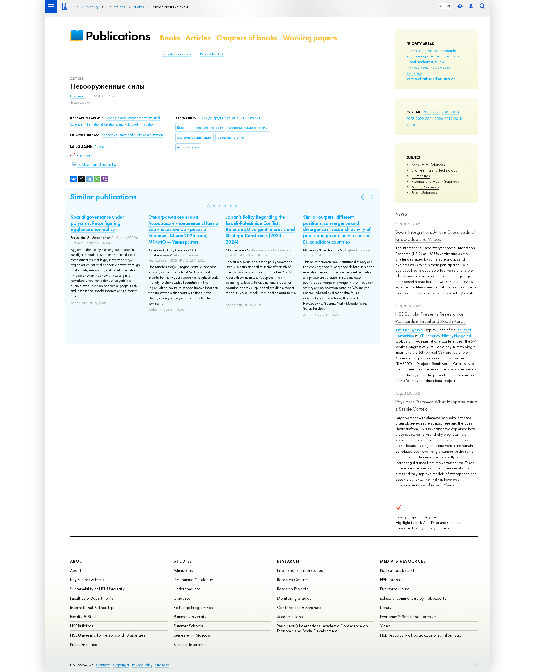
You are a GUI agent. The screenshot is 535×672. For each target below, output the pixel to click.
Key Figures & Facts (87, 579)
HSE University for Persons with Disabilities (107, 635)
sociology (414, 72)
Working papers (310, 38)
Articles (198, 38)
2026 (436, 111)
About (78, 561)
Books (170, 38)
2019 (448, 118)
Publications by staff (398, 570)
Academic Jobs (290, 616)
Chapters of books (246, 38)
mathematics (439, 67)
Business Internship (190, 644)
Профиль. (77, 96)
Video (385, 625)
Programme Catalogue (193, 579)
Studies (183, 561)
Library (385, 607)
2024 (455, 111)
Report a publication (176, 54)
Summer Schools (188, 625)
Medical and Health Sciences (435, 181)
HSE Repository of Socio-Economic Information (422, 635)
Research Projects (292, 588)
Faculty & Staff (83, 616)
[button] (208, 206)
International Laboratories (300, 570)
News (401, 214)
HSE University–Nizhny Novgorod (444, 335)
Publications (118, 35)
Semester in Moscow (192, 635)
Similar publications (103, 197)
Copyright (121, 665)
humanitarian (451, 56)
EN (448, 6)
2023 (410, 118)
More (410, 124)
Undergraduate (187, 588)
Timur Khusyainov (409, 329)
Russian (100, 146)
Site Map (162, 665)
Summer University (190, 616)
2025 (446, 111)
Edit (475, 664)
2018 (458, 118)
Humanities (421, 175)
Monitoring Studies (294, 598)
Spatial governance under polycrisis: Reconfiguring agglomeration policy (97, 223)
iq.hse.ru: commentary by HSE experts (413, 598)
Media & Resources (403, 561)
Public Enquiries (83, 644)
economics (448, 50)
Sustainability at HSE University (97, 588)
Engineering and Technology (434, 170)
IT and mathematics (421, 61)
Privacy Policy (142, 665)
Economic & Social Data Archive (408, 616)
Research (288, 561)
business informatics (422, 50)
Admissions (183, 570)
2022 (420, 118)
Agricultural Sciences (428, 164)
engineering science (422, 56)
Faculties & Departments (91, 598)
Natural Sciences (425, 186)
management (417, 67)
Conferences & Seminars (299, 607)
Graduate (182, 598)
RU (441, 6)
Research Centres (292, 579)
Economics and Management (126, 118)
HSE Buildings (81, 625)
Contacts (103, 665)
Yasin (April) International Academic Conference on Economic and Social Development (322, 628)
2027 (427, 111)
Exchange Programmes (193, 607)
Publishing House (395, 588)
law (441, 61)
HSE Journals (391, 579)
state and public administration (430, 78)
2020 (439, 118)
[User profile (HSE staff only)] (471, 6)
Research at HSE (212, 54)
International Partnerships (92, 607)
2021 (429, 118)
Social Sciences (424, 192)
